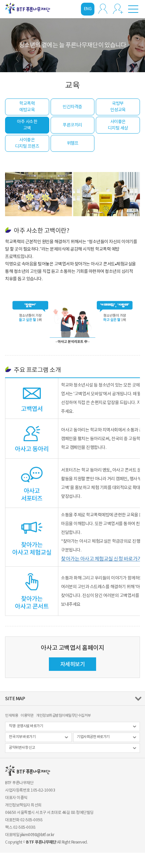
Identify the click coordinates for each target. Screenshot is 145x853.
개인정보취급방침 (49, 715)
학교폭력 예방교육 (27, 107)
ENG (88, 8)
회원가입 (118, 9)
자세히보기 (72, 664)
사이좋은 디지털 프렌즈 (27, 143)
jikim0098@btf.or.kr (37, 834)
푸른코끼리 (72, 125)
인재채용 (11, 715)
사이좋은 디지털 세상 (118, 125)
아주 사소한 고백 (27, 125)
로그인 (103, 9)
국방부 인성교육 (118, 107)
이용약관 (27, 715)
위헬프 (73, 143)
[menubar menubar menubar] (133, 9)
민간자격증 (72, 107)
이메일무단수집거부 (76, 715)
